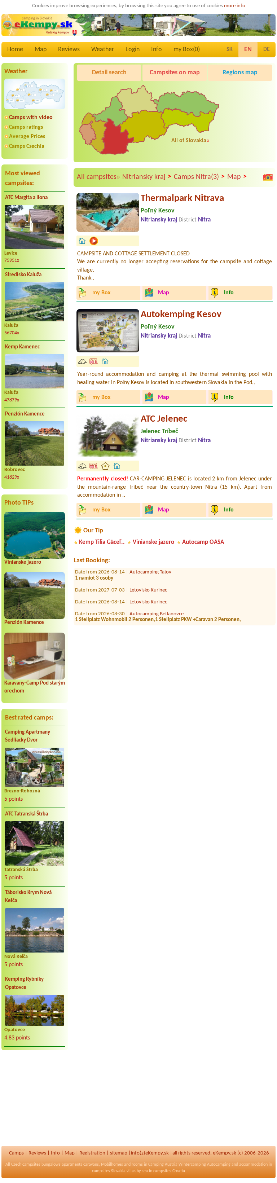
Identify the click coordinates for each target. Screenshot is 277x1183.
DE (266, 49)
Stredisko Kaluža (23, 275)
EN (248, 49)
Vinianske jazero (22, 562)
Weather (102, 49)
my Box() (186, 49)
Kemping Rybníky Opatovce (24, 983)
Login (133, 49)
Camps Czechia (26, 146)
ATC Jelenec (164, 419)
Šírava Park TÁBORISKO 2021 (160, 624)
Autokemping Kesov (181, 315)
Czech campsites (25, 1164)
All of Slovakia (188, 141)
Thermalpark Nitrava (182, 198)
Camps (16, 1153)
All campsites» (98, 177)
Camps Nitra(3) (199, 177)
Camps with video (31, 117)
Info (156, 49)
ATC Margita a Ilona (26, 198)
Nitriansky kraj (146, 177)
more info (234, 6)
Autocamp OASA (203, 542)
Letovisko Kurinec (148, 582)
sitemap (118, 1153)
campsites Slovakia (109, 1171)
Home (15, 49)
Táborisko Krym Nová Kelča (28, 897)
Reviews (69, 49)
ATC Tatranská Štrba (26, 814)
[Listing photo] (268, 177)
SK (230, 49)
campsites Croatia (169, 1171)
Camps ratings (26, 127)
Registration (92, 1153)
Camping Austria (162, 1164)
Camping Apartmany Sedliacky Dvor (27, 736)
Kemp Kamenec (22, 347)
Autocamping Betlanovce (156, 606)
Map (41, 49)
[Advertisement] (34, 1103)
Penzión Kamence (25, 414)
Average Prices (27, 137)
